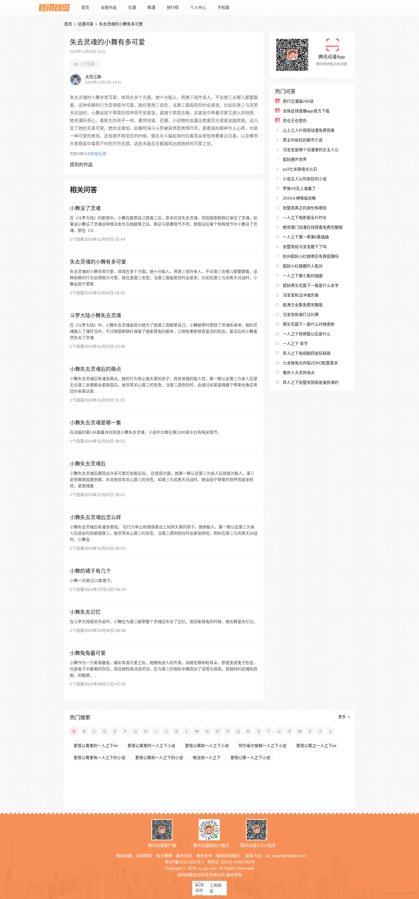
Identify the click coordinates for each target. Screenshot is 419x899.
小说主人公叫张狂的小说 (305, 178)
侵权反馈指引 (228, 855)
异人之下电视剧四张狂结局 (307, 353)
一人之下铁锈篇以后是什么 (307, 334)
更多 (342, 717)
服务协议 (184, 855)
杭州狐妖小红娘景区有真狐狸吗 (311, 256)
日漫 (132, 7)
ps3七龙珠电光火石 (300, 169)
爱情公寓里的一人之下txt (96, 745)
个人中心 (198, 7)
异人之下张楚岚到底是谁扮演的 (311, 382)
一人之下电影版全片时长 (305, 217)
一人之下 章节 (295, 343)
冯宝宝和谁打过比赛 (301, 314)
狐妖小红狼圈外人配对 (303, 266)
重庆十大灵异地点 (299, 372)
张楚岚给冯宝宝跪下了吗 (305, 246)
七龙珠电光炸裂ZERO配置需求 (310, 363)
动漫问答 (85, 24)
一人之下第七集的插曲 (303, 275)
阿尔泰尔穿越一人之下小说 (262, 745)
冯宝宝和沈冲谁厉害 (301, 295)
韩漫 (151, 7)
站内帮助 (144, 855)
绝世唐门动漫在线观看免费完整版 (313, 227)
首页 (85, 7)
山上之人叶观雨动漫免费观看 (309, 130)
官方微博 (164, 855)
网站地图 (124, 855)
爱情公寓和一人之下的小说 (159, 757)
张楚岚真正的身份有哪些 (305, 208)
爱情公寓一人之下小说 (250, 757)
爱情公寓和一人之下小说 (207, 745)
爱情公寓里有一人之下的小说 (99, 757)
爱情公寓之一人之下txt (316, 745)
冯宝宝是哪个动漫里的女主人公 (311, 149)
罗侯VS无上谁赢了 (299, 188)
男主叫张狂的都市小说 (303, 140)
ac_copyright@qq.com (285, 855)
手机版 (223, 7)
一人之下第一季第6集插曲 (306, 237)
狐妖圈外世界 (295, 159)
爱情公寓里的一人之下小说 (151, 745)
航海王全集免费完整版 (303, 305)
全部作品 (109, 7)
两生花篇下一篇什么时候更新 (309, 324)
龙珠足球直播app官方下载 (306, 111)
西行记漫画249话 (298, 101)
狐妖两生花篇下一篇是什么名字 (311, 285)
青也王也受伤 (295, 120)
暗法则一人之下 (207, 757)
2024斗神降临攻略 (299, 198)
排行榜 (173, 7)
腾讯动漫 (54, 7)
